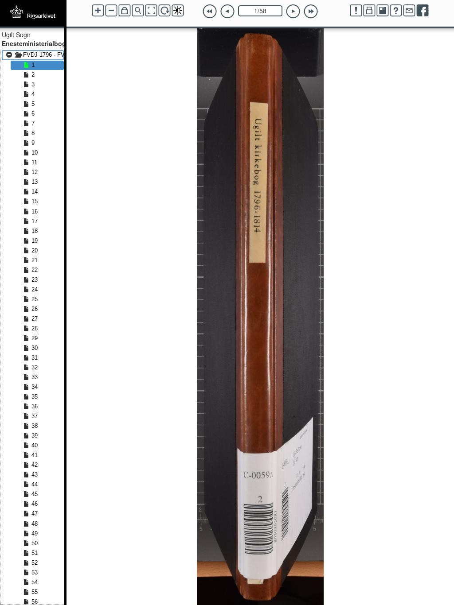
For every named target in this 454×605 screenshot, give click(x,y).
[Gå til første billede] (210, 11)
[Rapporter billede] (356, 10)
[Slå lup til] (138, 10)
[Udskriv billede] (369, 10)
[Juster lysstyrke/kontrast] (178, 10)
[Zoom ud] (111, 10)
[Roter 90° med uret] (164, 10)
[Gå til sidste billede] (311, 11)
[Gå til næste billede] (293, 11)
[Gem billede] (382, 10)
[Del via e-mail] (409, 10)
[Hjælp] (396, 10)
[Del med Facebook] (422, 10)
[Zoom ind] (98, 10)
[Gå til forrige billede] (227, 11)
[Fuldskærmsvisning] (151, 10)
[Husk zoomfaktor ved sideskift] (124, 10)
